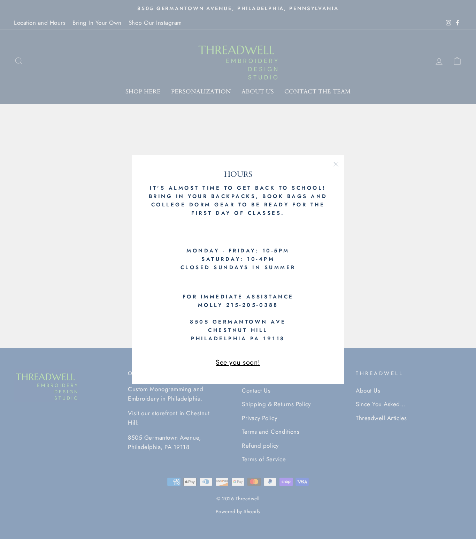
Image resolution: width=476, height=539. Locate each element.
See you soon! (238, 362)
